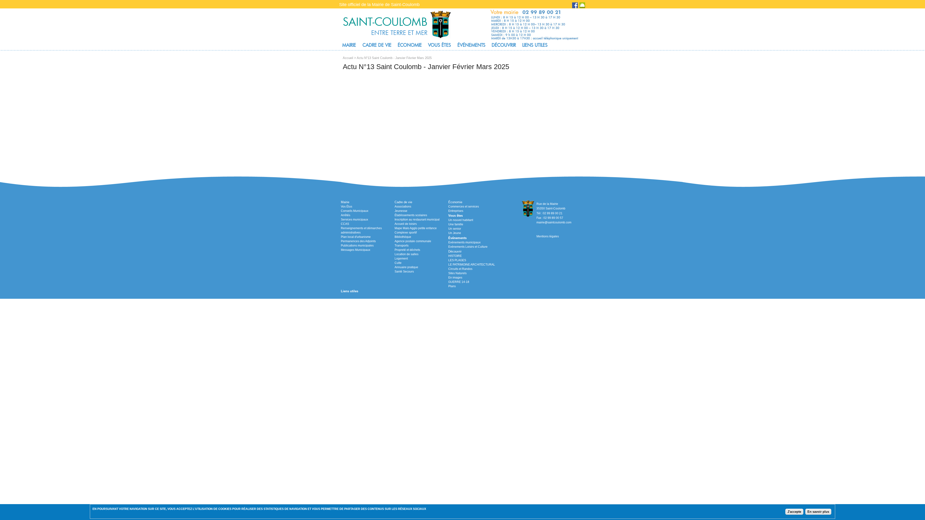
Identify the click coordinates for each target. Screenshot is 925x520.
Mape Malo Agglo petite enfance (416, 228)
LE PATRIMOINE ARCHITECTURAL (471, 264)
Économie (410, 45)
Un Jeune (454, 233)
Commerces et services (463, 206)
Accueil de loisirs (406, 224)
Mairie (349, 45)
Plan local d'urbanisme (356, 237)
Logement (401, 258)
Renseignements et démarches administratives (361, 230)
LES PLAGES (457, 260)
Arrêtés (345, 215)
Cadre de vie (377, 45)
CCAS (345, 224)
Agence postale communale (413, 241)
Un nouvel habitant (460, 220)
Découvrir (504, 45)
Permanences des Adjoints (358, 241)
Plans (452, 286)
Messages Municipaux (355, 250)
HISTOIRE (455, 256)
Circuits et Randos (460, 269)
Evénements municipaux (464, 242)
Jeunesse (401, 211)
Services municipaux (354, 219)
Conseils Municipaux (354, 211)
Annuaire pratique (406, 267)
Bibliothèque (403, 237)
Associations (403, 206)
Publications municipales (357, 245)
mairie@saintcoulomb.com (553, 222)
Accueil (348, 58)
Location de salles (406, 254)
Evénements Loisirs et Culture (468, 246)
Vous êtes (439, 45)
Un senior (454, 228)
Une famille (455, 224)
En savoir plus (818, 512)
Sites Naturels (457, 273)
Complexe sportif (406, 232)
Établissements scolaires (411, 215)
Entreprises (455, 211)
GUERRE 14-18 (458, 282)
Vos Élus (346, 206)
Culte (398, 263)
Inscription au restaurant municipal (417, 219)
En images (455, 277)
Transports (402, 245)
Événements (471, 45)
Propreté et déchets (407, 250)
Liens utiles (535, 45)
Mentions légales (547, 236)
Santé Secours (404, 271)
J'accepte (794, 512)
